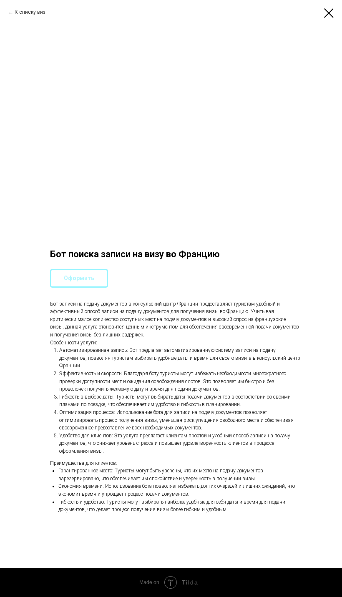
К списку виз (30, 12)
